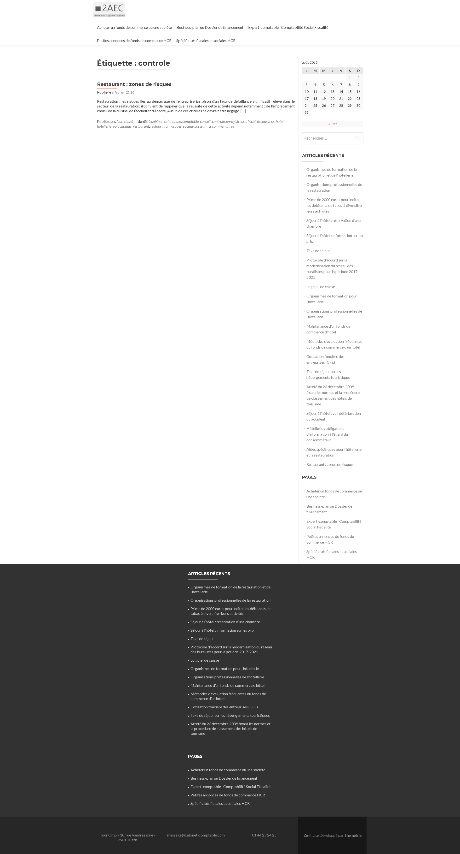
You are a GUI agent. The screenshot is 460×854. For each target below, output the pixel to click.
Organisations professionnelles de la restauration (230, 600)
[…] (243, 110)
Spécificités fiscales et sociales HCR (206, 40)
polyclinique (122, 126)
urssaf (201, 126)
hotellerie (104, 126)
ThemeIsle (353, 835)
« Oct (332, 123)
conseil (205, 121)
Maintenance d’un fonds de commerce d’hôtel (227, 685)
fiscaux (262, 121)
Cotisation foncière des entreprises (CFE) (224, 707)
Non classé (125, 121)
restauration (159, 126)
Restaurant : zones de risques (134, 84)
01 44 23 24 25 (264, 835)
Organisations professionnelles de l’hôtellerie (227, 677)
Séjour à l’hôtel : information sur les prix (222, 630)
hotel (279, 121)
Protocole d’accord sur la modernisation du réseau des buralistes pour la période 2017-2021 (231, 649)
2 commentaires (221, 126)
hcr (271, 121)
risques (176, 126)
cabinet (156, 121)
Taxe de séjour (318, 250)
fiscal (252, 121)
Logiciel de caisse (320, 286)
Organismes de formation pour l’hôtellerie (224, 668)
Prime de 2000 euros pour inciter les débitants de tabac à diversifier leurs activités (334, 205)
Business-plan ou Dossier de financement (210, 27)
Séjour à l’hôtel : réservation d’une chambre (225, 621)
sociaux (189, 126)
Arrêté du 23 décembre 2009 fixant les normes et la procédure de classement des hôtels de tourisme (230, 728)
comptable (190, 121)
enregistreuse (236, 121)
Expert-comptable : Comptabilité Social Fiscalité (288, 27)
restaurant (141, 126)
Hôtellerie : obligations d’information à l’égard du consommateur (327, 434)
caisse (176, 121)
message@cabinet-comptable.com (196, 835)
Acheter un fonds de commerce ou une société (134, 27)
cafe (167, 121)
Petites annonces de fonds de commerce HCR (134, 40)
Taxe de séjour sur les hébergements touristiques (230, 715)
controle (218, 121)
